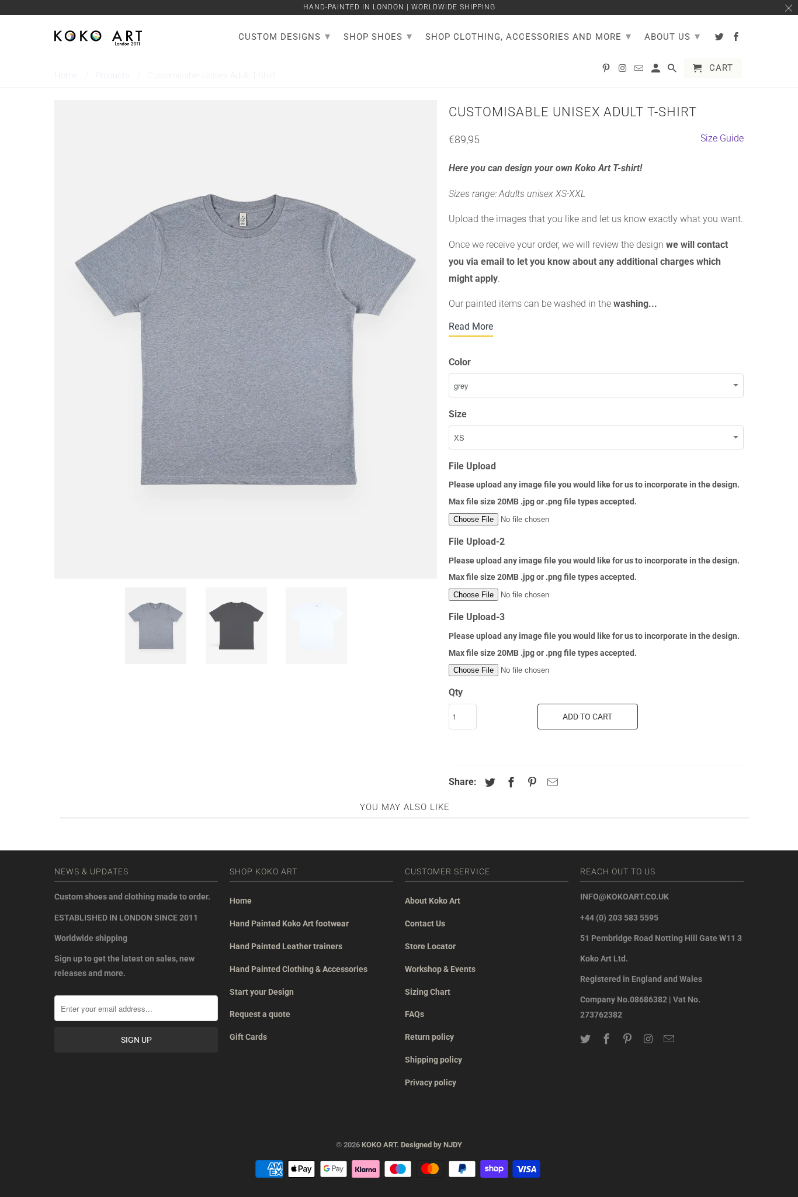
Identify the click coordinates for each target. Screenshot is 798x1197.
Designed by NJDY (431, 1144)
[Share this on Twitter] (488, 782)
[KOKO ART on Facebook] (607, 1039)
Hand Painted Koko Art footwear (289, 923)
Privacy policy (430, 1082)
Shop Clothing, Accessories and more (528, 36)
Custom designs (284, 36)
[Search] (673, 70)
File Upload (472, 466)
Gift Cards (248, 1037)
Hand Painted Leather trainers (286, 946)
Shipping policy (433, 1059)
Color (460, 362)
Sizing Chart (427, 992)
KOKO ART (379, 1144)
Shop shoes (378, 36)
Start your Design (262, 992)
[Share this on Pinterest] (530, 782)
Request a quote (260, 1014)
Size (458, 414)
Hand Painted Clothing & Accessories (298, 969)
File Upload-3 (477, 616)
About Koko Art (432, 900)
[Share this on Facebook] (509, 782)
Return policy (429, 1037)
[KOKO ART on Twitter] (586, 1039)
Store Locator (430, 946)
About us (672, 36)
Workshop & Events (440, 969)
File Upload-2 (477, 541)
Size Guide (722, 138)
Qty (456, 692)
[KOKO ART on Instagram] (649, 1039)
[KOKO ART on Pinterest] (628, 1039)
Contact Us (425, 923)
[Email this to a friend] (551, 782)
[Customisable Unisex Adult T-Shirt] (245, 339)
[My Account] (656, 70)
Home (241, 900)
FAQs (414, 1014)
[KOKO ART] (98, 35)
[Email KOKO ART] (670, 1039)
